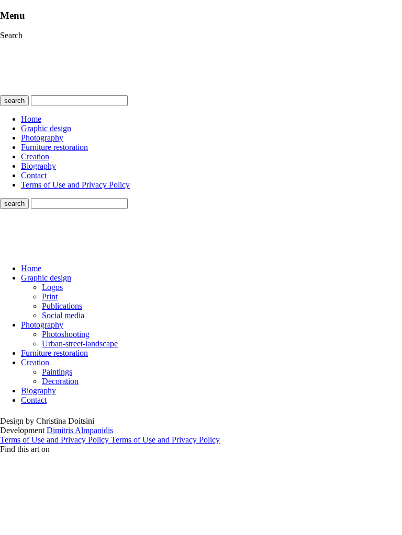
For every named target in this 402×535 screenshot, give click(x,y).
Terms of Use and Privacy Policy (75, 184)
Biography (38, 165)
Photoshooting (66, 334)
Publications (62, 305)
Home (31, 118)
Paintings (57, 371)
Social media (63, 315)
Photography (42, 137)
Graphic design (46, 128)
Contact (34, 175)
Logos (52, 287)
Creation (35, 156)
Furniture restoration (54, 147)
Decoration (60, 381)
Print (50, 296)
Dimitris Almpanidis (80, 430)
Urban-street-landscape (80, 343)
